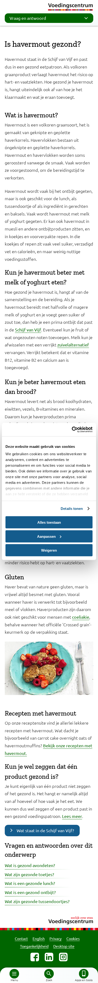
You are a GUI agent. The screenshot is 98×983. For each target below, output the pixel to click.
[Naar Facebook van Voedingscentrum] (34, 957)
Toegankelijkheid (34, 946)
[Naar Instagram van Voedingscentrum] (63, 957)
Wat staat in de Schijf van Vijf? (45, 830)
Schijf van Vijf (28, 329)
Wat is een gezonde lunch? (30, 883)
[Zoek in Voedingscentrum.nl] (49, 973)
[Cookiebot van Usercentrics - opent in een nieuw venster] (72, 430)
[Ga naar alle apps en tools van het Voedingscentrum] (83, 973)
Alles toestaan (49, 522)
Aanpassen (46, 536)
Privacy (55, 938)
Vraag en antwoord (28, 18)
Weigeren (49, 550)
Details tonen (72, 509)
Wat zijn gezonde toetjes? (29, 874)
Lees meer (72, 816)
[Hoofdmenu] (14, 973)
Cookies (73, 938)
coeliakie (80, 616)
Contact (21, 938)
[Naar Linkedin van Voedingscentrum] (49, 957)
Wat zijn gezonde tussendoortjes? (37, 901)
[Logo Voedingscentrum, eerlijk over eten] (49, 920)
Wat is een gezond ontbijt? (30, 892)
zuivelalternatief (73, 344)
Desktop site (63, 946)
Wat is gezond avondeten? (30, 865)
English (39, 938)
